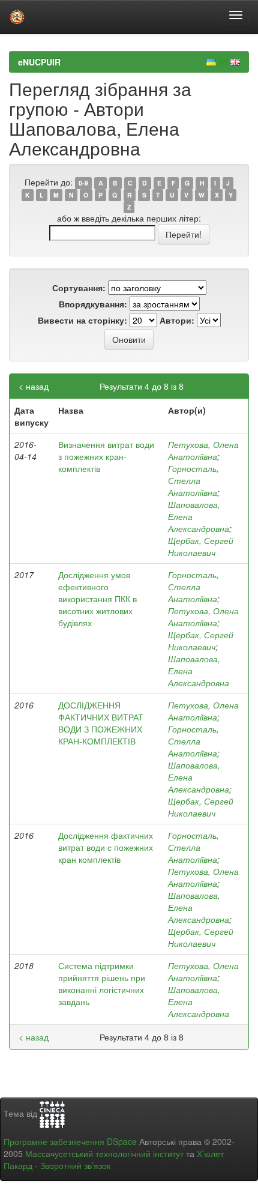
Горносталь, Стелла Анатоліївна (193, 480)
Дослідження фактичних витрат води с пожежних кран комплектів (105, 847)
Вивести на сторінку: (82, 320)
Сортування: (79, 288)
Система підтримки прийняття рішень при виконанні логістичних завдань (101, 983)
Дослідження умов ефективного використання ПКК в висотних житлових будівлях (97, 599)
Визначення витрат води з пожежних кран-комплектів (106, 456)
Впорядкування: (93, 304)
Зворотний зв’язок (75, 1165)
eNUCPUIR (39, 62)
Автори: (177, 320)
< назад (34, 386)
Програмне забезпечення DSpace (70, 1141)
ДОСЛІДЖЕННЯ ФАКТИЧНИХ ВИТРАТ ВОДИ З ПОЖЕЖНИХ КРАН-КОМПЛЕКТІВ (100, 723)
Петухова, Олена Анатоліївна (203, 450)
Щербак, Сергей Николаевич (200, 546)
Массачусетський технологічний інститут (104, 1153)
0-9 (83, 182)
